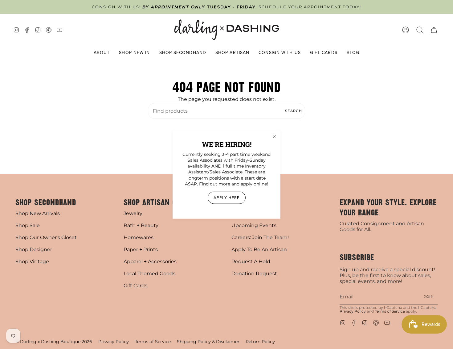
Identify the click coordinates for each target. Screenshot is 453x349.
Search (293, 111)
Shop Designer (33, 249)
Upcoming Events (253, 225)
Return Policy (260, 341)
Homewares (138, 237)
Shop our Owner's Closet (46, 237)
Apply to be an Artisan (259, 249)
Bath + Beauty (141, 225)
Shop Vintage (32, 261)
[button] (102, 53)
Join (429, 296)
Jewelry (133, 213)
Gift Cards (135, 286)
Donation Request (254, 273)
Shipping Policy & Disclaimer (208, 341)
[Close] (274, 136)
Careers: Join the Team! (260, 237)
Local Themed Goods (149, 273)
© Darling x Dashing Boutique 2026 (53, 341)
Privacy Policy (353, 311)
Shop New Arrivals (37, 213)
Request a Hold (250, 261)
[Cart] (434, 30)
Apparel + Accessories (150, 261)
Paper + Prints (141, 249)
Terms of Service (390, 311)
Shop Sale (27, 225)
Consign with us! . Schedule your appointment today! (226, 7)
